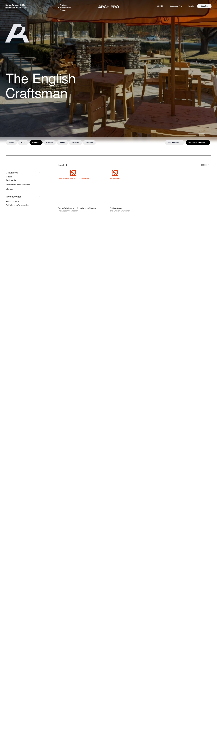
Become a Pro (176, 6)
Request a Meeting (197, 142)
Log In (191, 6)
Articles (49, 142)
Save (102, 173)
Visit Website (173, 142)
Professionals (21, 7)
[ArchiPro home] (108, 6)
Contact (89, 142)
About (23, 142)
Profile (11, 142)
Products (27, 5)
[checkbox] (12, 201)
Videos (62, 142)
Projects (15, 5)
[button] (23, 174)
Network (75, 142)
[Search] (152, 6)
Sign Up (204, 6)
